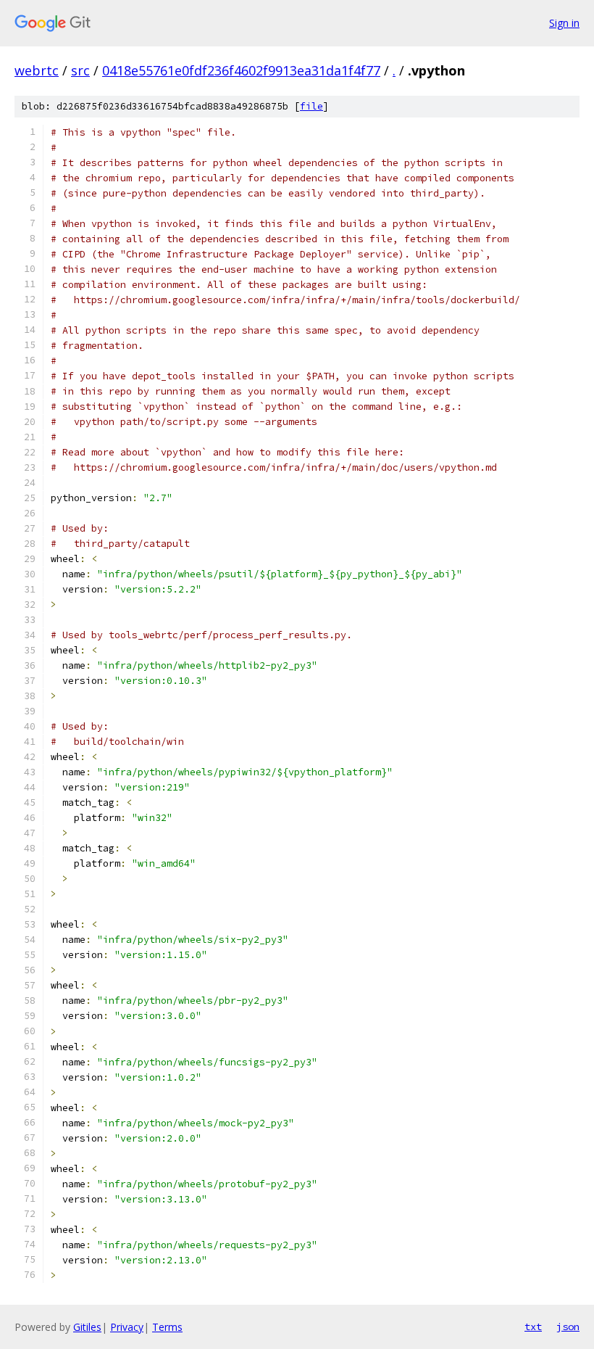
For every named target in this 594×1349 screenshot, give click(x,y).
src (80, 70)
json (568, 1326)
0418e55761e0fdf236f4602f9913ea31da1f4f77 (241, 70)
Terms (167, 1327)
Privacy (126, 1327)
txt (533, 1326)
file (311, 106)
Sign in (564, 23)
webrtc (36, 70)
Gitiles (87, 1327)
